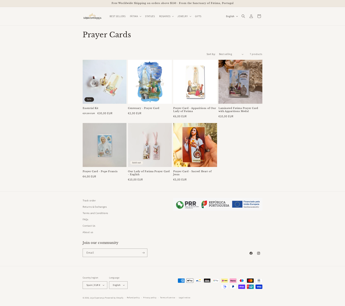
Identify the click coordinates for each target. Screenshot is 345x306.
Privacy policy (150, 297)
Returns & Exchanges (95, 206)
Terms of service (167, 297)
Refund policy (133, 297)
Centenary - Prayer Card (143, 108)
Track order (89, 200)
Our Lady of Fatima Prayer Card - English (149, 173)
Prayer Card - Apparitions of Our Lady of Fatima (194, 110)
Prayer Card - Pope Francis (100, 171)
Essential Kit (90, 108)
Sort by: (211, 54)
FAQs (85, 219)
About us (88, 232)
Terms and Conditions (95, 213)
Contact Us (89, 225)
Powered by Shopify (114, 297)
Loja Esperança (97, 297)
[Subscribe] (143, 253)
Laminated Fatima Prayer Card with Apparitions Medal (238, 110)
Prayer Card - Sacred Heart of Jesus (192, 173)
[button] (135, 16)
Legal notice (184, 297)
